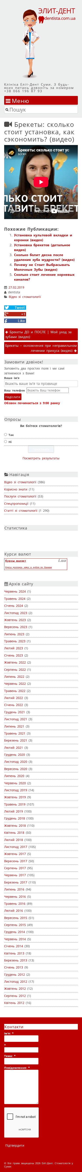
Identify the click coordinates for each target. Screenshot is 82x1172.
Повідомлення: (17, 1068)
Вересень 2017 (15, 861)
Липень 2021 (14, 726)
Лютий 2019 (13, 811)
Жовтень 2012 (15, 988)
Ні (10, 442)
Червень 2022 (15, 684)
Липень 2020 (14, 776)
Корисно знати (15, 489)
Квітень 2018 (14, 832)
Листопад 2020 (15, 761)
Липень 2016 (14, 889)
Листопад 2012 (15, 981)
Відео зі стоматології (25, 297)
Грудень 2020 (14, 754)
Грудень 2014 (14, 932)
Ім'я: (9, 1033)
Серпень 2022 (15, 669)
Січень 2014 (13, 946)
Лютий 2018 (13, 840)
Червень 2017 (15, 875)
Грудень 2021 (14, 712)
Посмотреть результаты (41, 458)
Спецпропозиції (16, 503)
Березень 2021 (15, 740)
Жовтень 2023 (15, 620)
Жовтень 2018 (15, 825)
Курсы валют (15, 561)
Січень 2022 (13, 705)
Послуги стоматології (20, 496)
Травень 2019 (14, 804)
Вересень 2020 (15, 769)
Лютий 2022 (13, 698)
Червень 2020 (15, 783)
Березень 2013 (15, 960)
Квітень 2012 (14, 1003)
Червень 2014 (15, 939)
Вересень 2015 (15, 918)
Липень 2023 (14, 634)
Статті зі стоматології (20, 510)
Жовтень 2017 (15, 854)
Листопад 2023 (15, 613)
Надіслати (12, 397)
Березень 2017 (15, 882)
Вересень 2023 (15, 627)
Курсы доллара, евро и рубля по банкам (28, 567)
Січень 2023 (13, 655)
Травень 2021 (14, 733)
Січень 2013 (13, 967)
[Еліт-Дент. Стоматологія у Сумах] (41, 42)
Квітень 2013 (14, 953)
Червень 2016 (15, 896)
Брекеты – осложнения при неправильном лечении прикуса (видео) (41, 348)
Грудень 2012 (14, 974)
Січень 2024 (13, 606)
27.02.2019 (16, 287)
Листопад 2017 (15, 847)
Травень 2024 (14, 599)
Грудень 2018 (14, 818)
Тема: (10, 1056)
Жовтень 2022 (15, 662)
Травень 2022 (14, 691)
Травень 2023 (14, 641)
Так (11, 435)
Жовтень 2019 (15, 797)
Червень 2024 (15, 591)
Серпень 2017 (15, 868)
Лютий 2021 (13, 747)
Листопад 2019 (15, 790)
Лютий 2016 (13, 910)
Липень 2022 (14, 677)
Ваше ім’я (11, 378)
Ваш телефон (14, 390)
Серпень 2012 (15, 996)
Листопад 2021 (15, 719)
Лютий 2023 (13, 648)
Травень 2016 (14, 903)
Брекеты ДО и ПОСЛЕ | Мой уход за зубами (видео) (38, 334)
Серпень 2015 (15, 925)
